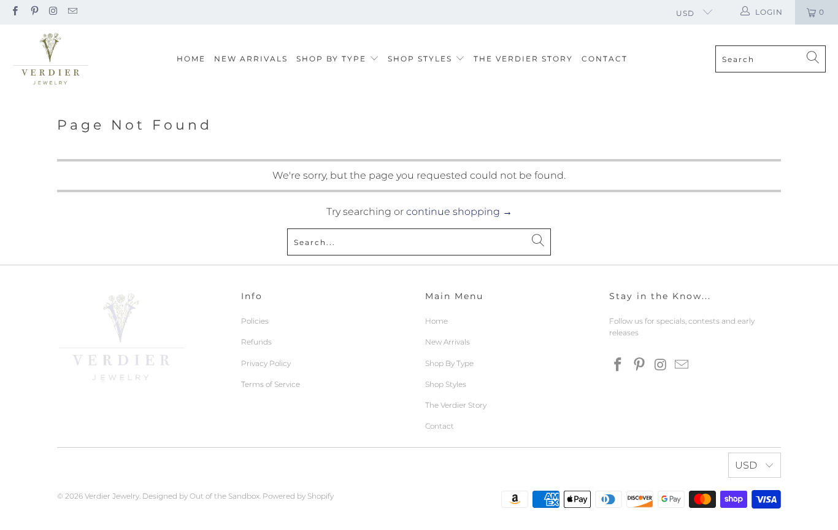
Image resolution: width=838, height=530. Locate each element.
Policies (255, 320)
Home (191, 58)
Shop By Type (332, 58)
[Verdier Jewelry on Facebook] (14, 12)
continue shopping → (459, 211)
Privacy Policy (266, 363)
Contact (605, 58)
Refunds (256, 341)
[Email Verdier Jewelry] (72, 12)
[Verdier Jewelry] (50, 59)
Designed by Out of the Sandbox (200, 496)
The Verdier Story (523, 58)
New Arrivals (251, 58)
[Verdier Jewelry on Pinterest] (33, 12)
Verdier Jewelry (112, 496)
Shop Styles (421, 58)
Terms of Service (270, 384)
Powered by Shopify (298, 496)
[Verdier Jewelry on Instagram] (53, 12)
